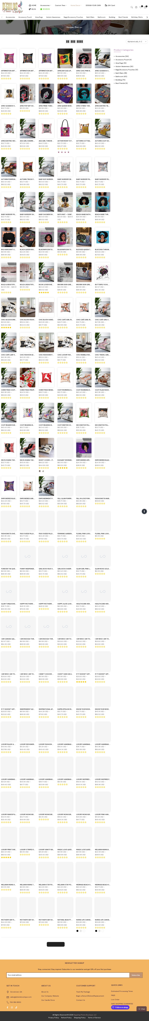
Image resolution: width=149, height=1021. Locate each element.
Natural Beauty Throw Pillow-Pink (73, 920)
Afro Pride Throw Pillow (49, 106)
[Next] (147, 17)
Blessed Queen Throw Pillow (88, 250)
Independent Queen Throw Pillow (34, 709)
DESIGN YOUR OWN (93, 5)
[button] (144, 511)
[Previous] (2, 17)
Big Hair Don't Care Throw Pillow (15, 250)
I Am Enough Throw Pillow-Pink (33, 639)
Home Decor (75, 5)
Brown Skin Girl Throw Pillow (89, 285)
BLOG (34, 9)
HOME (34, 5)
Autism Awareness (53, 17)
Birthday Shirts (137, 17)
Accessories (45, 5)
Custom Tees (60, 5)
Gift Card (111, 5)
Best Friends (123, 17)
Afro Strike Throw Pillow (87, 106)
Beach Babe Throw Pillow (106, 214)
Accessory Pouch (25, 17)
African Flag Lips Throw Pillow (71, 71)
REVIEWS (46, 9)
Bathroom (101, 17)
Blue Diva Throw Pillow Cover (108, 250)
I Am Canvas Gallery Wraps (12, 639)
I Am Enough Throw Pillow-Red (52, 639)
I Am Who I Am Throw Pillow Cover (72, 639)
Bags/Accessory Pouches (73, 17)
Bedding (112, 17)
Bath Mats (90, 17)
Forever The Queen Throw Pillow (15, 569)
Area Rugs (39, 17)
